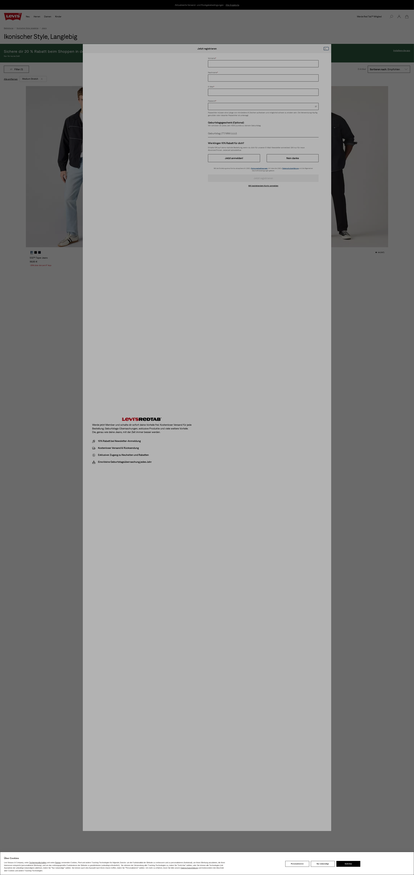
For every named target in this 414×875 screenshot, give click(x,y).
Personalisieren (297, 864)
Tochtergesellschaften (37, 863)
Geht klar (348, 864)
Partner (58, 863)
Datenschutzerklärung (189, 868)
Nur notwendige (323, 864)
